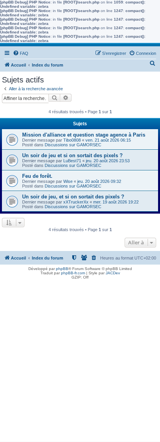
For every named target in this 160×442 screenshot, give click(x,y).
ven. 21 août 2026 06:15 (108, 140)
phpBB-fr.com (73, 273)
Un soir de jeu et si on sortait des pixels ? (72, 155)
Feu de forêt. (37, 176)
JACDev (113, 273)
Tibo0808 (72, 140)
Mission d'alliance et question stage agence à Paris (83, 135)
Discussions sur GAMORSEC (73, 144)
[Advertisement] (80, 361)
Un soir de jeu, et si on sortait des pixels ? (73, 197)
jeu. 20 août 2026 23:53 (108, 160)
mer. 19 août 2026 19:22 (116, 202)
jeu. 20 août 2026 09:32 (99, 181)
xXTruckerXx (76, 202)
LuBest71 (72, 160)
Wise (68, 181)
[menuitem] (20, 53)
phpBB (62, 269)
